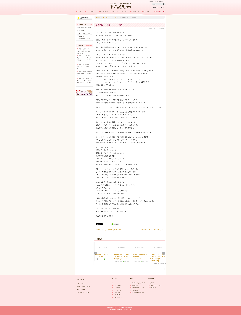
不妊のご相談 (80, 36)
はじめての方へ (90, 11)
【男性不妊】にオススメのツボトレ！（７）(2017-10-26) (84, 67)
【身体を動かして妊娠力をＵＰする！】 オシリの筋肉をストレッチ (121, 257)
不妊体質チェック (160, 11)
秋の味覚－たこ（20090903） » (152, 230)
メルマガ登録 (135, 11)
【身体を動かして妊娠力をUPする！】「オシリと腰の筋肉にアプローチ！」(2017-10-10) (84, 81)
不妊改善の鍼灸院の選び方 (84, 28)
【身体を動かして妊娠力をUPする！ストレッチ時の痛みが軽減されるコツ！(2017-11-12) (84, 59)
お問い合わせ (147, 11)
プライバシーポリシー (155, 285)
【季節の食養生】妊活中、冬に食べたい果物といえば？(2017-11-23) (84, 51)
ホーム (79, 11)
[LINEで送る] (115, 224)
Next (163, 253)
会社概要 (152, 283)
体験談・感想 (80, 30)
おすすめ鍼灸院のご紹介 (83, 38)
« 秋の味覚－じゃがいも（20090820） (109, 230)
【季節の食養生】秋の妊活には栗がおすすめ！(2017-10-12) (84, 73)
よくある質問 (104, 11)
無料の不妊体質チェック (83, 33)
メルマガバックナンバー (120, 11)
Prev (95, 253)
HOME (99, 17)
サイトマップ (153, 287)
